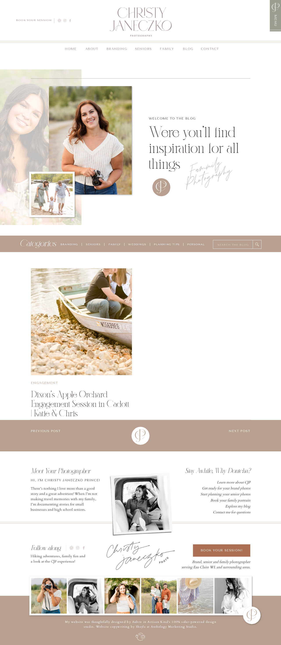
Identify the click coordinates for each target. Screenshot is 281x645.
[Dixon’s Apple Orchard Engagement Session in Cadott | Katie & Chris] (81, 321)
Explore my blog (237, 506)
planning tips (167, 244)
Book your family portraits (230, 500)
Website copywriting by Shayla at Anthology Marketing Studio (146, 627)
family (114, 244)
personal (196, 244)
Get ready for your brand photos (226, 488)
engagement (44, 383)
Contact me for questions (231, 512)
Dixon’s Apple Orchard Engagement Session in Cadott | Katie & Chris (80, 403)
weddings (136, 244)
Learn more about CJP (233, 482)
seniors (93, 244)
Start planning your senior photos (225, 494)
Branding (69, 244)
